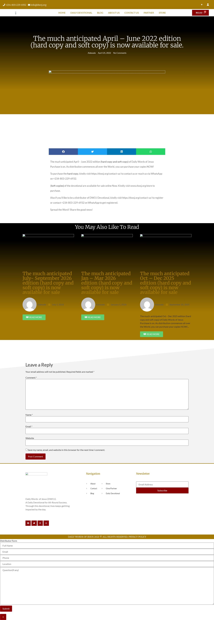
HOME (62, 12)
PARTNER (149, 12)
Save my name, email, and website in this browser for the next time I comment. (66, 450)
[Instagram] (40, 523)
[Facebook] (28, 523)
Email (28, 426)
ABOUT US (114, 12)
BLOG (100, 12)
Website (29, 438)
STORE (162, 12)
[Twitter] (34, 523)
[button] (63, 151)
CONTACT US (131, 12)
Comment (31, 377)
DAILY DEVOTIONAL (81, 12)
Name (29, 415)
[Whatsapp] (46, 523)
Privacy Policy (137, 536)
